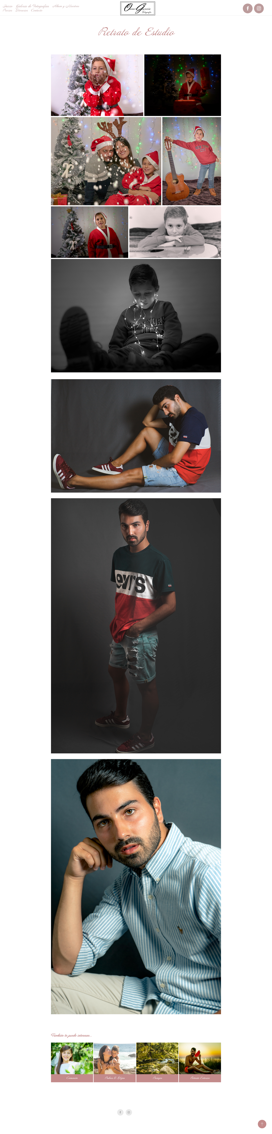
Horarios (21, 10)
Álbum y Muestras (65, 6)
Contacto (36, 10)
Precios (7, 10)
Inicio (7, 6)
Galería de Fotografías (32, 6)
